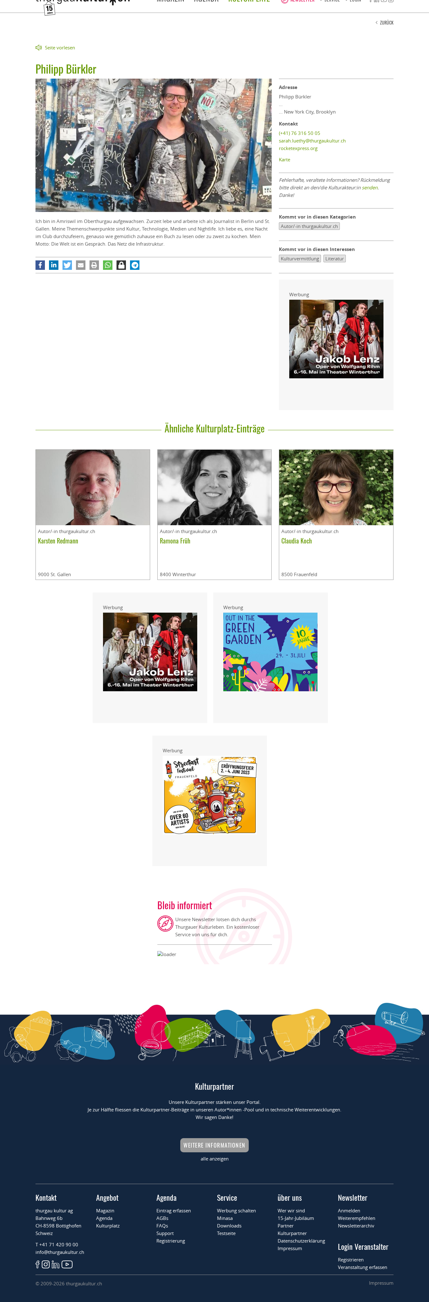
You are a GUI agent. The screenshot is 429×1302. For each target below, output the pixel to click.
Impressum (290, 1248)
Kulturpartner (292, 1233)
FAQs (162, 1225)
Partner (286, 1225)
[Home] (82, 3)
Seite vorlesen (60, 47)
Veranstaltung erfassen (362, 1267)
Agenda (104, 1218)
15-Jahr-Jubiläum (296, 1218)
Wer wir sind (291, 1210)
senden (369, 187)
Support (165, 1233)
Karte (284, 159)
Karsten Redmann (58, 540)
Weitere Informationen (214, 1145)
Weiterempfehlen (356, 1218)
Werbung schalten (236, 1210)
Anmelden (349, 1210)
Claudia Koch (296, 540)
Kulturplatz (108, 1225)
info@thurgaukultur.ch (59, 1252)
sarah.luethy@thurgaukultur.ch (312, 140)
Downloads (229, 1225)
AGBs (162, 1218)
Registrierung (170, 1241)
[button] (40, 265)
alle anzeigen (215, 1158)
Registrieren (351, 1259)
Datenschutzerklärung (301, 1241)
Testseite (226, 1233)
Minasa (225, 1218)
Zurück (387, 22)
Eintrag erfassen (173, 1210)
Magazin (105, 1210)
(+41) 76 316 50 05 (299, 133)
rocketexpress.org (298, 148)
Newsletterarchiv (356, 1225)
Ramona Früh (175, 540)
